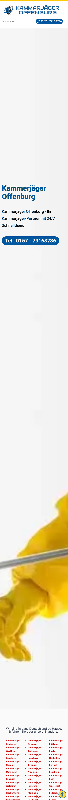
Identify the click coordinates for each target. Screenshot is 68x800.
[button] (49, 21)
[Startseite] (31, 10)
